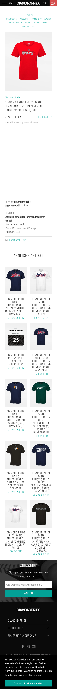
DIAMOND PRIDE (20, 655)
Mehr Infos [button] (35, 675)
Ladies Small (34, 137)
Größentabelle (42, 117)
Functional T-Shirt (17, 240)
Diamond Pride (12, 97)
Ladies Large (33, 145)
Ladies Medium (14, 145)
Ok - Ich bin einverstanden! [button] (28, 683)
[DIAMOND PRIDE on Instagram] (28, 647)
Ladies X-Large (14, 152)
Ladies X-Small (14, 137)
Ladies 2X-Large (35, 152)
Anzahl (9, 173)
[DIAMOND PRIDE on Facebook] (22, 647)
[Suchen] (46, 3)
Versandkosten (31, 122)
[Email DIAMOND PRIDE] (34, 647)
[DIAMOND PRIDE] (28, 3)
